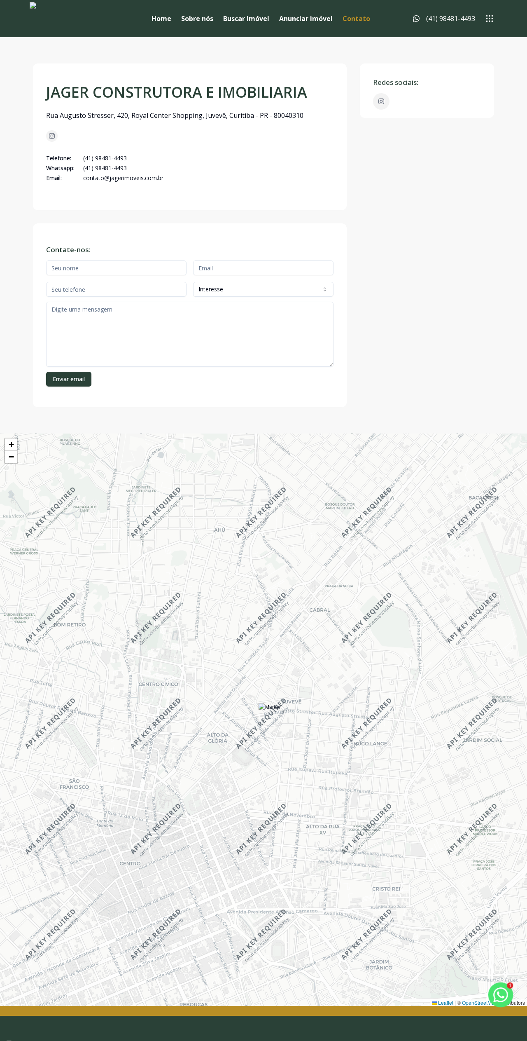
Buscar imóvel (246, 18)
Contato (356, 18)
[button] (270, 714)
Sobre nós (197, 18)
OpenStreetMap (479, 1002)
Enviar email (69, 379)
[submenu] (489, 19)
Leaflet (445, 1002)
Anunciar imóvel (306, 18)
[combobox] (263, 289)
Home (161, 18)
